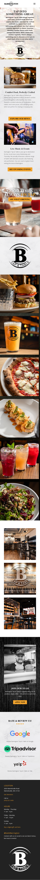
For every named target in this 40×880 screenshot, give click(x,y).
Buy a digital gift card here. (12, 827)
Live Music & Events (20, 148)
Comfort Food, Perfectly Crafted (20, 92)
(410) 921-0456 (8, 800)
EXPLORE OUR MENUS (20, 118)
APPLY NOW (20, 702)
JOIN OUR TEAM (20, 688)
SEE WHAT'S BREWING (20, 199)
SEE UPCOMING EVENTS (20, 169)
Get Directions (8, 794)
